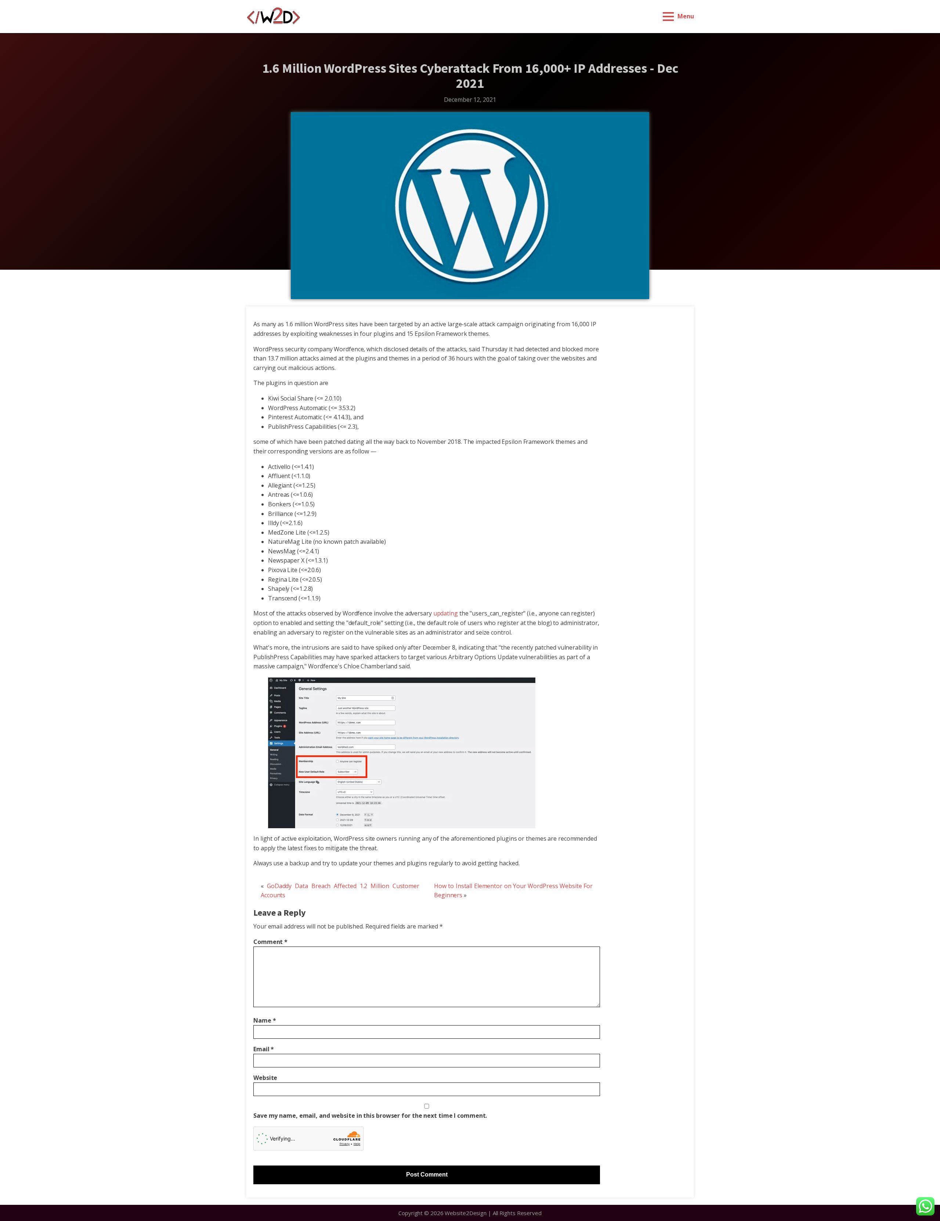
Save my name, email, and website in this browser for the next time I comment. (370, 1116)
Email (263, 1049)
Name (264, 1020)
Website (265, 1078)
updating (445, 613)
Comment (270, 942)
